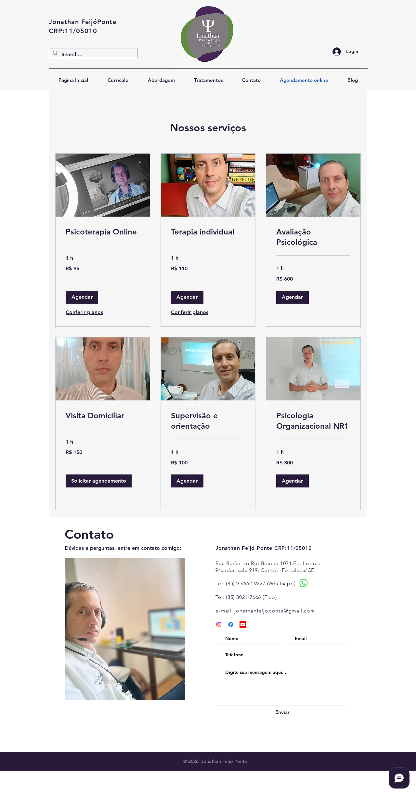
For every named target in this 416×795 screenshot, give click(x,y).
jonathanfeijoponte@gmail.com (274, 611)
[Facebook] (231, 624)
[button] (82, 297)
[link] (103, 232)
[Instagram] (218, 624)
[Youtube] (243, 624)
